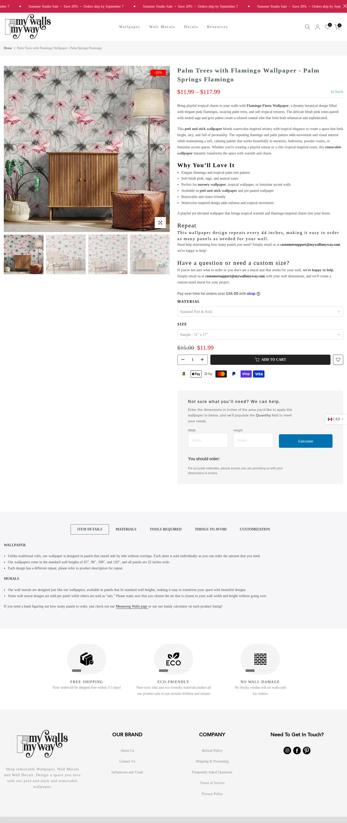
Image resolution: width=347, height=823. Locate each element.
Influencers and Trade (127, 772)
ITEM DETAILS (89, 529)
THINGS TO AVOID (211, 529)
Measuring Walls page (132, 606)
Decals (191, 27)
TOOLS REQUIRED (166, 529)
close (344, 6)
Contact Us (127, 761)
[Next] (161, 149)
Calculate (305, 441)
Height (238, 430)
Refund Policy (212, 751)
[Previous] (13, 149)
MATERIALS (126, 529)
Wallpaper (129, 27)
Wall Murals (162, 27)
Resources (217, 27)
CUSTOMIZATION (255, 529)
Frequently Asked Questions (212, 772)
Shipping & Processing (212, 761)
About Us (127, 751)
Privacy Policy (212, 794)
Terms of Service (212, 783)
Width (192, 430)
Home (8, 48)
